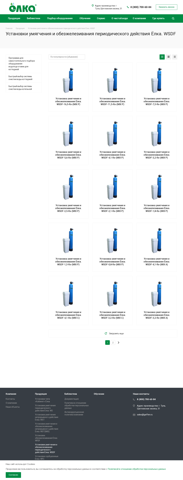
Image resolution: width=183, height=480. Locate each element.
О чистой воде (120, 18)
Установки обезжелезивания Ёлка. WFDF (46, 438)
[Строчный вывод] (168, 57)
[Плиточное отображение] (162, 57)
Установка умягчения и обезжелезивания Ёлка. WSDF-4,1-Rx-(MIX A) (157, 261)
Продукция (14, 18)
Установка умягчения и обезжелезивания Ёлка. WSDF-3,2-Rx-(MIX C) (112, 315)
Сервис (101, 18)
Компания (11, 394)
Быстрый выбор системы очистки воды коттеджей (20, 77)
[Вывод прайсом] (174, 57)
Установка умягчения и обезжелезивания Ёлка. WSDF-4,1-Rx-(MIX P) (112, 155)
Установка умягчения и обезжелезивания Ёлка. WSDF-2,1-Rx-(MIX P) (112, 208)
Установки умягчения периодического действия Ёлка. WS (45, 408)
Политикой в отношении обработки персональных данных (137, 469)
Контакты (10, 399)
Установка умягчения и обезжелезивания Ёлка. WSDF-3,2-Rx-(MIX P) (157, 155)
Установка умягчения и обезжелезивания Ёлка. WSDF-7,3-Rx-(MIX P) (157, 101)
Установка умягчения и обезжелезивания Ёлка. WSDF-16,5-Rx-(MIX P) (68, 101)
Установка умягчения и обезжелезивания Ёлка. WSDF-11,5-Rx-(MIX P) (112, 101)
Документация (71, 399)
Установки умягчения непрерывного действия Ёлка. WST (46, 417)
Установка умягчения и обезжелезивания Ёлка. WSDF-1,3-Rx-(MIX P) (68, 261)
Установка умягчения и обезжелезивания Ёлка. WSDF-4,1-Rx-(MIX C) (68, 315)
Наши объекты (13, 407)
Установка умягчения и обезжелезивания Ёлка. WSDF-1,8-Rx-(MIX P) (157, 208)
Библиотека (34, 18)
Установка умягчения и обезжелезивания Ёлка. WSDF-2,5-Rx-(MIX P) (68, 208)
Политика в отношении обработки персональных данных (76, 405)
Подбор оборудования (60, 18)
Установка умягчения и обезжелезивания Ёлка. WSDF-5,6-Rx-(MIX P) (68, 155)
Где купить (158, 18)
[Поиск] (173, 18)
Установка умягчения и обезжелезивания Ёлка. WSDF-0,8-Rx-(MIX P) (112, 261)
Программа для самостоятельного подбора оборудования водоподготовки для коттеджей (22, 64)
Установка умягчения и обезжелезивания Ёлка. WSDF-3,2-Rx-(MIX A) (157, 315)
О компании (139, 18)
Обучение (85, 18)
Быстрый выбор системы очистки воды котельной (20, 87)
